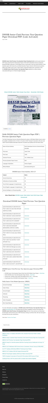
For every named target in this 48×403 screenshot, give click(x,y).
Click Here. (32, 274)
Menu (1, 0)
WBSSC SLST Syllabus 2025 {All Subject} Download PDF (15, 351)
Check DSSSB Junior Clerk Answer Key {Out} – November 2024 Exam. (24, 92)
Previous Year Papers (12, 317)
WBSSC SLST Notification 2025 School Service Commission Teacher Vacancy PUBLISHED (22, 346)
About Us (4, 369)
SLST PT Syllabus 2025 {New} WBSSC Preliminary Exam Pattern (17, 348)
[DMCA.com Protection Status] (6, 384)
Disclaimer (4, 374)
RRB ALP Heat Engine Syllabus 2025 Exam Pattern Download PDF (17, 353)
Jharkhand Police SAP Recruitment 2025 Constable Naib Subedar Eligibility (19, 358)
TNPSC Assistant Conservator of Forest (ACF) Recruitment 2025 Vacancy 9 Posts (20, 356)
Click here (27, 208)
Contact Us (4, 379)
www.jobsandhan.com (11, 309)
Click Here (42, 273)
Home (3, 366)
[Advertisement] (24, 24)
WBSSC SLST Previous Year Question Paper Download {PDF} (16, 340)
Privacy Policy (5, 377)
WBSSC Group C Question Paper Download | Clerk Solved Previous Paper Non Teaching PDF (23, 337)
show (9, 128)
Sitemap (4, 372)
